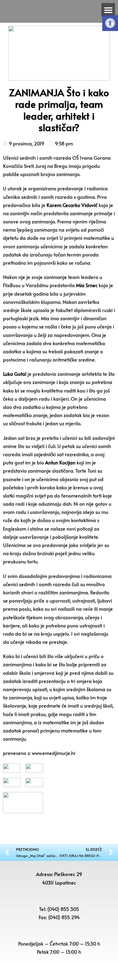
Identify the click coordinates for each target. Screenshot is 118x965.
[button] (110, 23)
